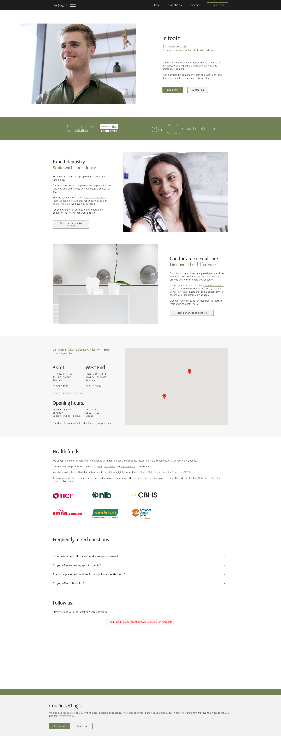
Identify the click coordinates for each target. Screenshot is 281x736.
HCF (100, 466)
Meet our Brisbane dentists (192, 312)
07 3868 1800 (60, 386)
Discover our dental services (71, 224)
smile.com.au (128, 466)
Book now (218, 5)
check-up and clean (95, 197)
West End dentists (213, 285)
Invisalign (98, 200)
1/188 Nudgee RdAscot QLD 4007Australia (62, 377)
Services (195, 5)
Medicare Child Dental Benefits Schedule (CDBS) (163, 472)
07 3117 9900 (93, 386)
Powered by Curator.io (216, 673)
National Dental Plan (209, 478)
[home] (64, 5)
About (157, 5)
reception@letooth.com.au (67, 393)
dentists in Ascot (179, 291)
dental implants (61, 203)
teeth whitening (61, 200)
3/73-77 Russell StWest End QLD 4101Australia (96, 377)
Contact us (197, 89)
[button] (164, 396)
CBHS (111, 466)
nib (105, 466)
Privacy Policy (66, 715)
